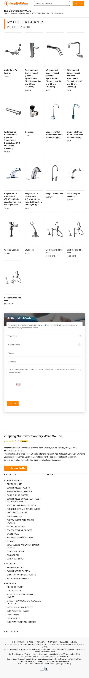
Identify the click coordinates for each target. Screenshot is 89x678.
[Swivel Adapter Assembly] (75, 173)
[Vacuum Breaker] (13, 229)
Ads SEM (74, 642)
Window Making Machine (35, 649)
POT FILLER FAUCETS (55, 13)
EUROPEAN (10, 583)
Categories (22, 644)
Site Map (67, 644)
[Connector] (34, 111)
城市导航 (75, 644)
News (50, 474)
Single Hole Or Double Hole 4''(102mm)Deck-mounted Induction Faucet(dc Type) (12, 199)
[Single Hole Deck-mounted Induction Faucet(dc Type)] (75, 111)
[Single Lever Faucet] (54, 173)
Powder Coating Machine (54, 649)
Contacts (49, 644)
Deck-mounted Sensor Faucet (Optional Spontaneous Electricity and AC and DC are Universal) (33, 78)
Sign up (78, 3)
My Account (58, 644)
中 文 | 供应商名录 (18, 642)
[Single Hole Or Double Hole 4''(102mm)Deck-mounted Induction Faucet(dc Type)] (13, 173)
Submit (13, 403)
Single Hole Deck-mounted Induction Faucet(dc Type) (75, 134)
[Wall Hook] (34, 229)
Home (6, 13)
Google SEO (64, 642)
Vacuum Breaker (11, 250)
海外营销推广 (52, 642)
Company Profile (17, 468)
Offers (38, 644)
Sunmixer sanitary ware (20, 13)
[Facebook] (42, 669)
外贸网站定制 (40, 642)
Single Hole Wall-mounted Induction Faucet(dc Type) (54, 134)
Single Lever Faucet (54, 194)
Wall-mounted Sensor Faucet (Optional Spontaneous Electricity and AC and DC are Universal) (54, 78)
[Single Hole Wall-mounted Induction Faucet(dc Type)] (54, 111)
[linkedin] (46, 669)
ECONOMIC (10, 564)
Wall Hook (29, 250)
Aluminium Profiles (48, 652)
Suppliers (31, 644)
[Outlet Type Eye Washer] (13, 49)
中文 (46, 647)
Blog (43, 644)
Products (10, 474)
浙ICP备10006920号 (63, 664)
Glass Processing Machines (14, 649)
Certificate (11, 632)
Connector (29, 132)
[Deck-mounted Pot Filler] (54, 229)
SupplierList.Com (34, 664)
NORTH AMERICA (38, 13)
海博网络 (30, 642)
